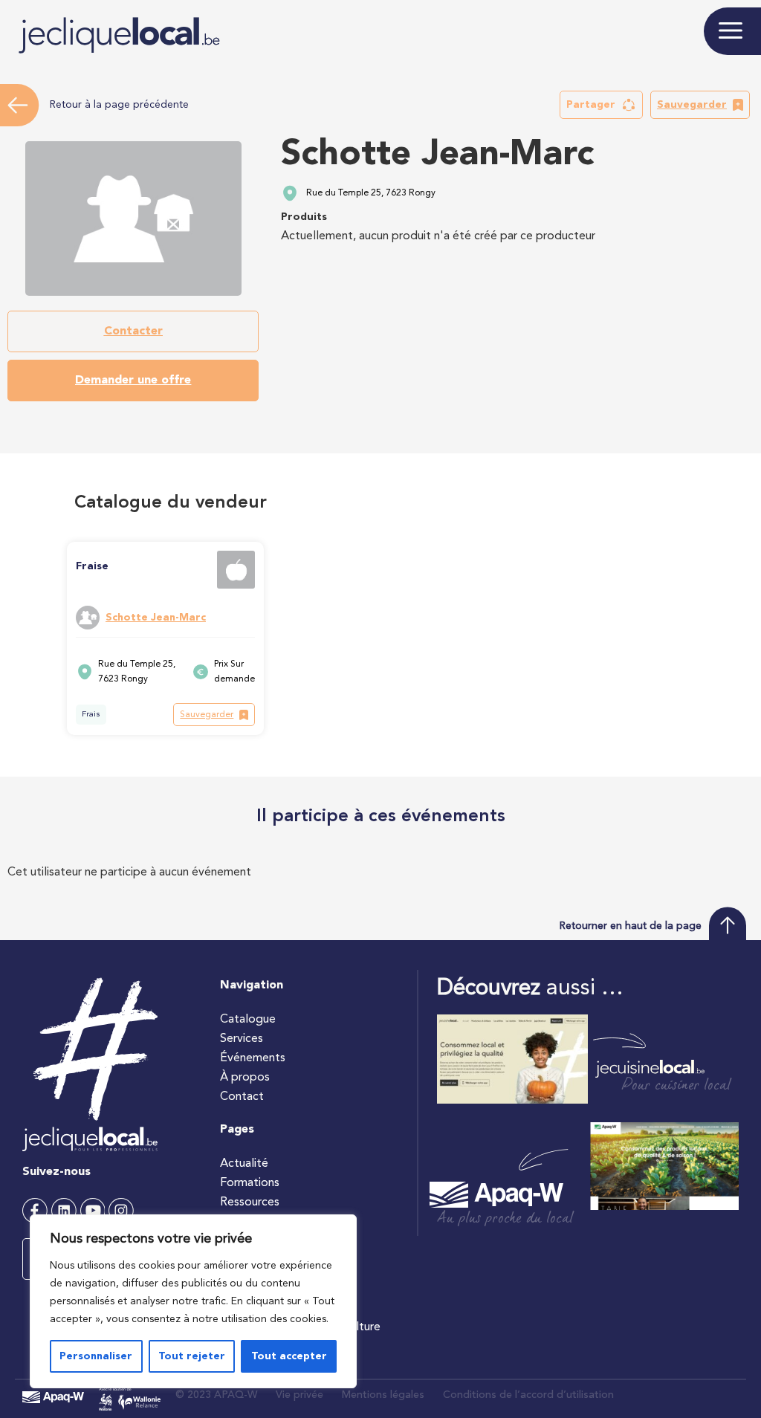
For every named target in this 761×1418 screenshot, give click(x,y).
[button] (601, 105)
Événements (252, 1058)
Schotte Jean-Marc (156, 617)
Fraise (92, 566)
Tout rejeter (191, 1356)
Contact (242, 1097)
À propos (245, 1078)
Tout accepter (289, 1356)
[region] (193, 1301)
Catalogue (248, 1020)
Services (241, 1039)
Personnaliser (95, 1356)
